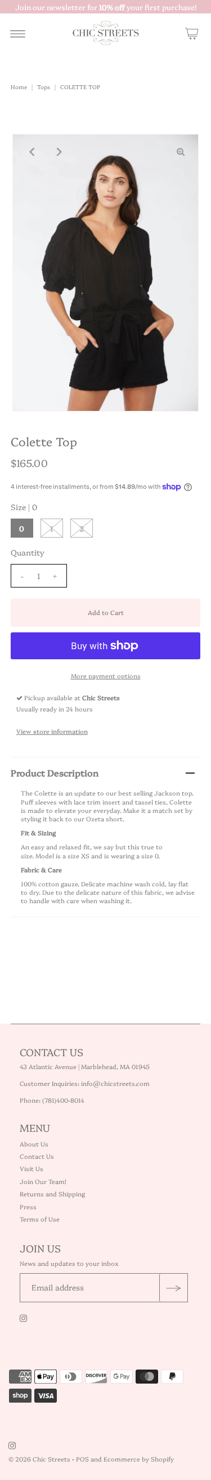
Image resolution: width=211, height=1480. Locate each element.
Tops (43, 87)
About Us (34, 1144)
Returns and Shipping (52, 1194)
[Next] (58, 152)
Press (28, 1206)
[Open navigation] (17, 33)
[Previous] (30, 152)
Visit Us (31, 1168)
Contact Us (37, 1156)
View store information (52, 731)
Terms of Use (40, 1219)
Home (19, 87)
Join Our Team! (43, 1181)
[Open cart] (191, 33)
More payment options (106, 676)
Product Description (54, 772)
